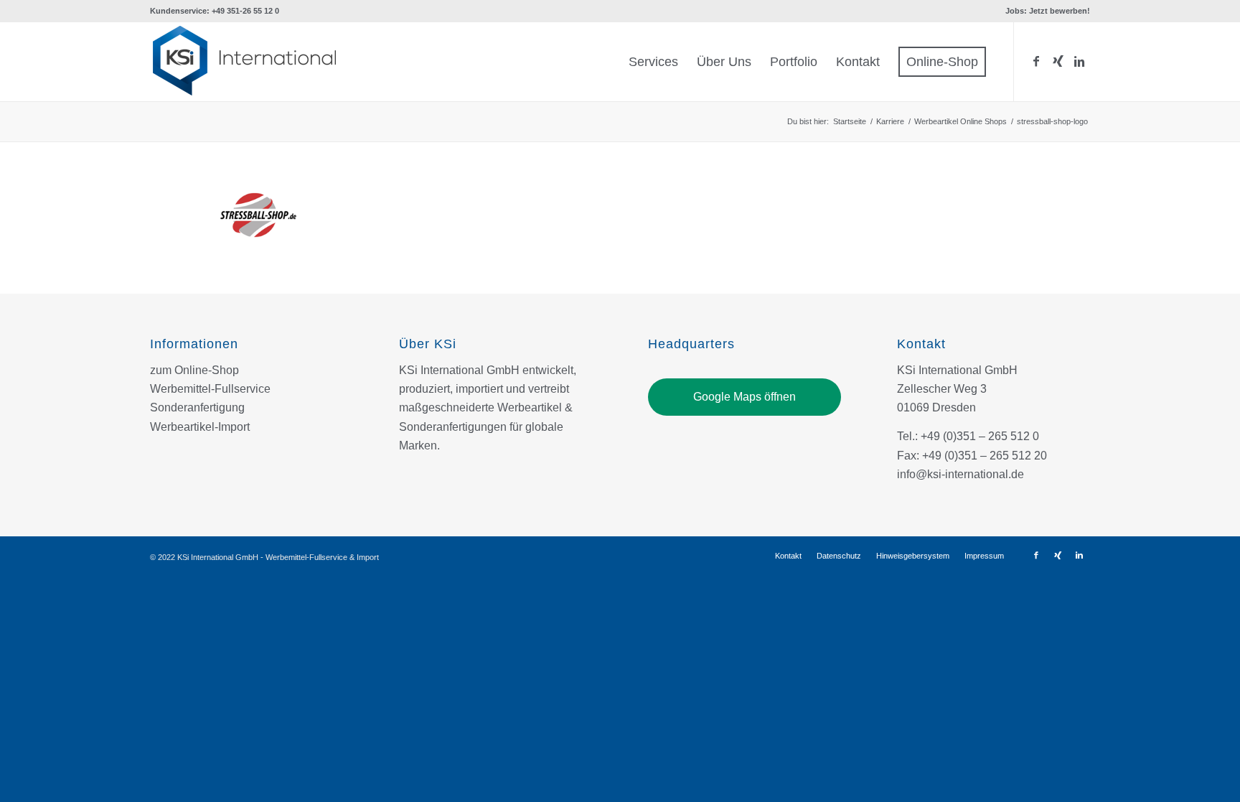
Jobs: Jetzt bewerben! (1047, 10)
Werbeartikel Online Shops (960, 121)
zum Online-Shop (194, 370)
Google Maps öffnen (744, 397)
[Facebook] (1036, 61)
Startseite (849, 121)
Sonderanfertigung (197, 407)
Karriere (890, 121)
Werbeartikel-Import (200, 427)
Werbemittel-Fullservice (210, 389)
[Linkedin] (1079, 61)
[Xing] (1057, 61)
